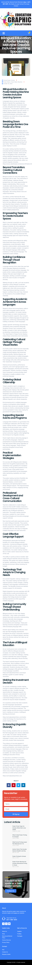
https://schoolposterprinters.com (12, 775)
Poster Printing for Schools (19, 856)
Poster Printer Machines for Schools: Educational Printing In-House (19, 863)
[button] (4, 33)
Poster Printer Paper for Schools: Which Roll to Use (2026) (19, 827)
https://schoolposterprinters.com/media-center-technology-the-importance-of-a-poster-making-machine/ (14, 719)
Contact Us (10, 891)
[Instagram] (6, 923)
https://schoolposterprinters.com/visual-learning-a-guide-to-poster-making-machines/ (14, 674)
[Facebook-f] (3, 923)
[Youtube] (9, 923)
